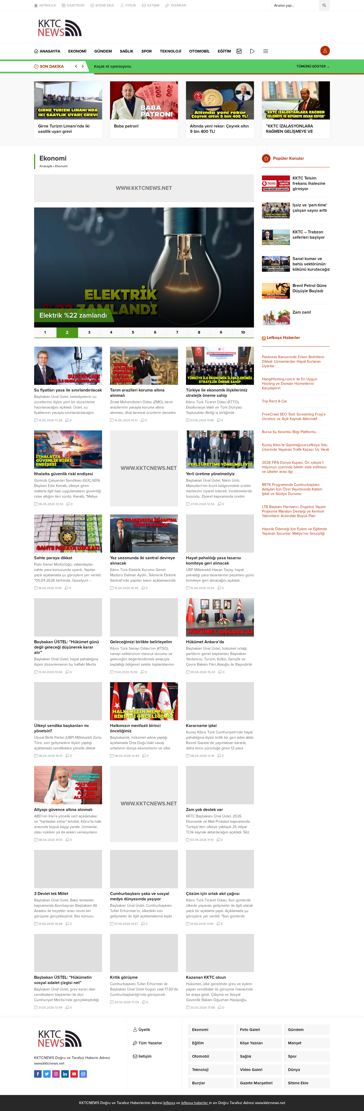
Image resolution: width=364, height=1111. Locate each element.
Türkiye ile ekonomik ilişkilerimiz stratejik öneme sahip (217, 392)
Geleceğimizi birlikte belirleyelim (141, 642)
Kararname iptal (201, 725)
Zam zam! (302, 312)
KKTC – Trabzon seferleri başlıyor (309, 234)
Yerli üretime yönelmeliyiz (210, 474)
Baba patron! (126, 126)
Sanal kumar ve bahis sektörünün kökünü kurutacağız (311, 264)
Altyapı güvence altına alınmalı (63, 809)
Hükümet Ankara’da (205, 642)
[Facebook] (38, 1074)
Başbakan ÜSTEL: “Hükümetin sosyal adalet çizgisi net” (63, 980)
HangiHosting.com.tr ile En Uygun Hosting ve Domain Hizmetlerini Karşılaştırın (289, 383)
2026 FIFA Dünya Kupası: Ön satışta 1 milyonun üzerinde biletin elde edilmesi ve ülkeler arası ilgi (294, 467)
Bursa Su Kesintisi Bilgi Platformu (289, 432)
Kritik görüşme (124, 977)
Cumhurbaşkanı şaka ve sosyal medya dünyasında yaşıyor (139, 896)
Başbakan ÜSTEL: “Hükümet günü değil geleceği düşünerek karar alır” (66, 647)
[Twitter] (47, 1074)
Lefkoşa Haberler (283, 337)
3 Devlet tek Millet (51, 893)
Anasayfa (45, 166)
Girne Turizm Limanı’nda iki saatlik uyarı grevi (64, 128)
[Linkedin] (65, 1074)
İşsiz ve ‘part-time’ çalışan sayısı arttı (310, 207)
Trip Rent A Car (274, 401)
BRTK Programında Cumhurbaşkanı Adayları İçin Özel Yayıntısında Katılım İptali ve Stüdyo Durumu (292, 489)
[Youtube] (74, 1074)
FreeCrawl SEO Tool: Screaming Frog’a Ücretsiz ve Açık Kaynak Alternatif (293, 416)
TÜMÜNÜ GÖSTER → (313, 66)
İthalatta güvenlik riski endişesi (63, 474)
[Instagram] (56, 1074)
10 (243, 332)
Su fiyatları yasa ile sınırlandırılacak (68, 390)
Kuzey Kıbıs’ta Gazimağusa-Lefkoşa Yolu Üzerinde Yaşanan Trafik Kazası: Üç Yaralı (295, 447)
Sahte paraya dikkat (53, 558)
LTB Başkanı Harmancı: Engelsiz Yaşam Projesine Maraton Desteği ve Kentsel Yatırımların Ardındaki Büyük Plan (294, 511)
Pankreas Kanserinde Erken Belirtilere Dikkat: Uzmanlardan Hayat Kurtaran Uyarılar (293, 361)
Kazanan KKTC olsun (206, 977)
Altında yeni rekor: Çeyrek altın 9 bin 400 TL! (219, 128)
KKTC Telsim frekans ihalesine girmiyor (309, 183)
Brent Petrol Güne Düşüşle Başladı (310, 288)
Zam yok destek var (204, 809)
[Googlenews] (83, 1074)
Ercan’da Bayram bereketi (117, 66)
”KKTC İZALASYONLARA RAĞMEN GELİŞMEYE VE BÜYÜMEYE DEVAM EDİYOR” (294, 131)
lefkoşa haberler (195, 1103)
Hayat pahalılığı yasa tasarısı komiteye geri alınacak (213, 560)
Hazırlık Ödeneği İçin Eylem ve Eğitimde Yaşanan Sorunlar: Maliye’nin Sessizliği (294, 531)
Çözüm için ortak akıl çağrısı (213, 893)
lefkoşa (169, 1103)
